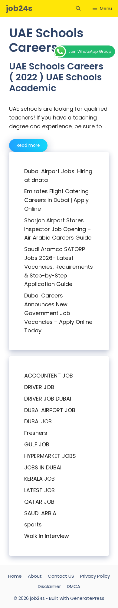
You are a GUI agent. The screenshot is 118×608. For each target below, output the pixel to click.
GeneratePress (87, 598)
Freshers (35, 433)
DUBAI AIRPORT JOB (49, 410)
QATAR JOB (39, 502)
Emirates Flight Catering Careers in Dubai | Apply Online (56, 200)
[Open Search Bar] (78, 8)
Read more (28, 145)
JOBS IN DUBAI (42, 467)
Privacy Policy (95, 576)
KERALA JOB (39, 478)
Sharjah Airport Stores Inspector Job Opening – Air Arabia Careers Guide (57, 229)
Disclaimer (49, 586)
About (35, 576)
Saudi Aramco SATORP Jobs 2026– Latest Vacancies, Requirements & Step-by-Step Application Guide (58, 266)
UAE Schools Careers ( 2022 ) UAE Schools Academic (56, 77)
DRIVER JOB (39, 387)
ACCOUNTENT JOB (48, 375)
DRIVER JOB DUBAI (47, 398)
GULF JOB (36, 444)
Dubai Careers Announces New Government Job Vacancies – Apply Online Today (58, 313)
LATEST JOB (39, 490)
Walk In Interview (46, 536)
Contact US (61, 576)
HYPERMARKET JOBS (50, 456)
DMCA (73, 586)
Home (15, 576)
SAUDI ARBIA (40, 513)
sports (33, 524)
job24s (19, 8)
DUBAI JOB (38, 421)
